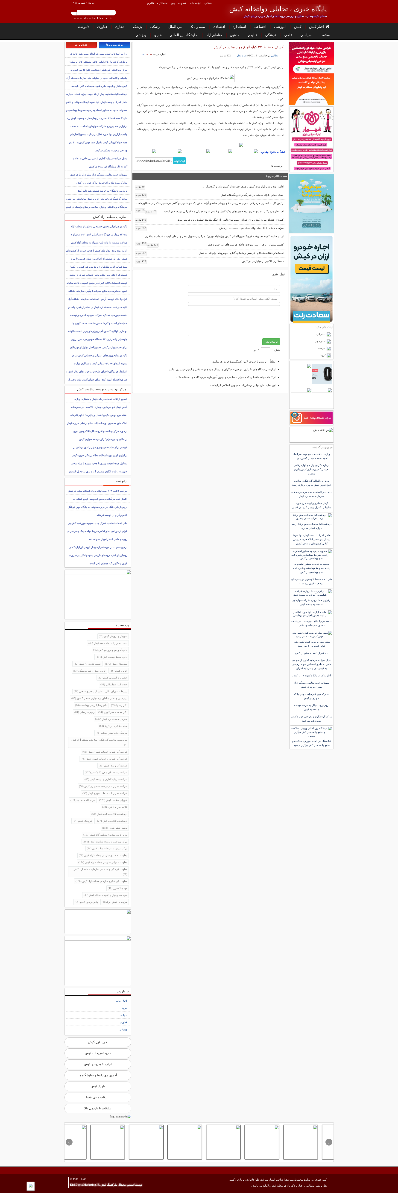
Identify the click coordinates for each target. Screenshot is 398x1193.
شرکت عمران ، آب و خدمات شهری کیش (103, 786)
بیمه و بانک (197, 27)
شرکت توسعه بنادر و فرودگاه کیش (106, 772)
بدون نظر (242, 55)
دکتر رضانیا (119, 705)
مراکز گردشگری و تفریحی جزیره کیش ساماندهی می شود (96, 198)
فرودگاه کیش (82, 820)
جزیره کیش (118, 670)
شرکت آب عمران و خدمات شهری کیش (104, 758)
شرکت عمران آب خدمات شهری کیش (104, 793)
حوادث (123, 1015)
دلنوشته (83, 27)
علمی (288, 35)
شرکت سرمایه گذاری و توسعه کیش (106, 779)
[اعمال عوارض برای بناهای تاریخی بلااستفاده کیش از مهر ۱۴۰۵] (238, 1142)
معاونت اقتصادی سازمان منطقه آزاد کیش (103, 855)
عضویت (182, 3)
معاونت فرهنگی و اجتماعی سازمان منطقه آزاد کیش (100, 872)
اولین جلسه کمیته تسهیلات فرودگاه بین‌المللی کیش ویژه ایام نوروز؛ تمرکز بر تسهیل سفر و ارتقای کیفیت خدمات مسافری (209, 237)
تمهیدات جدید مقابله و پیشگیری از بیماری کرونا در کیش (98, 174)
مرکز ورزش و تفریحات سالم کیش (107, 848)
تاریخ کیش (98, 1086)
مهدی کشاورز (117, 888)
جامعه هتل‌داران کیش (87, 663)
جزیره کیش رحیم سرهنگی (89, 670)
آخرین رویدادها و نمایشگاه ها (98, 1075)
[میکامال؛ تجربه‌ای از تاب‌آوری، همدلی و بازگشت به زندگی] (84, 1142)
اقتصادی (219, 27)
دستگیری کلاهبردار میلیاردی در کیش (209, 261)
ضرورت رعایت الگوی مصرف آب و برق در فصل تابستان (98, 471)
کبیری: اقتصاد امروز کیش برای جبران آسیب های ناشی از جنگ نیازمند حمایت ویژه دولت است (209, 219)
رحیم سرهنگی (84, 712)
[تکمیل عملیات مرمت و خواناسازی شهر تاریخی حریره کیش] (122, 1142)
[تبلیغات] (311, 73)
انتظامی (275, 55)
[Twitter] (221, 151)
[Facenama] (169, 151)
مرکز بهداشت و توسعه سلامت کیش (105, 841)
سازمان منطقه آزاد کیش (111, 719)
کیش (297, 27)
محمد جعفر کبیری (114, 827)
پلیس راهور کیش (86, 902)
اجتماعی (260, 27)
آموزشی (280, 27)
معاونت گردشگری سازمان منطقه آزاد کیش (101, 881)
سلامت (324, 35)
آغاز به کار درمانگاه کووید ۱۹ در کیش (108, 166)
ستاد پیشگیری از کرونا (113, 726)
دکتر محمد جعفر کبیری (112, 712)
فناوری (102, 27)
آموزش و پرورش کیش (113, 636)
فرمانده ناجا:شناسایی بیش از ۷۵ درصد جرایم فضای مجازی (96, 94)
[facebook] (246, 151)
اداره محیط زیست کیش (111, 656)
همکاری (208, 3)
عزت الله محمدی (82, 800)
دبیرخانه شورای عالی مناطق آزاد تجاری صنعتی (100, 691)
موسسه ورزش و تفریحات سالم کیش (105, 895)
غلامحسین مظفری (114, 807)
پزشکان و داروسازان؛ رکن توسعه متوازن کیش (103, 439)
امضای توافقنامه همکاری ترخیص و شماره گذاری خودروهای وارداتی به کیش (209, 252)
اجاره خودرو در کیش (98, 1064)
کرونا (124, 1007)
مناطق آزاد (214, 35)
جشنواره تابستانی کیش (112, 677)
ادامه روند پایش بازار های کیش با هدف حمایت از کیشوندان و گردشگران (209, 186)
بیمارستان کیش (116, 663)
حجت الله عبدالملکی (113, 684)
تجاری (119, 27)
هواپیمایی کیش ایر (114, 902)
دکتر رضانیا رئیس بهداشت (91, 705)
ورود (172, 3)
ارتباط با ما (195, 3)
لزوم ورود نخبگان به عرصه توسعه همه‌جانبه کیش (102, 190)
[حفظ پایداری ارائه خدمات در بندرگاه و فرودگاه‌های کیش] (276, 1142)
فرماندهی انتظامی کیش (111, 820)
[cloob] (145, 151)
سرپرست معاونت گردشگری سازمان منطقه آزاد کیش (99, 742)
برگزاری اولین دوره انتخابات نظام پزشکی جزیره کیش (99, 455)
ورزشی (140, 35)
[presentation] (328, 1142)
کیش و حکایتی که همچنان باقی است (108, 563)
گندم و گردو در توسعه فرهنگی (111, 515)
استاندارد (239, 27)
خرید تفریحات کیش (98, 1053)
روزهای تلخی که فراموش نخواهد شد (108, 539)
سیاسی (306, 35)
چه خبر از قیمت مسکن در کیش (111, 150)
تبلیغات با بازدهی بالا (97, 1108)
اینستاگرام (162, 3)
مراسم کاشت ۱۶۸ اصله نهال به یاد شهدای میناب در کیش (209, 228)
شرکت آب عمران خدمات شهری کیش (104, 751)
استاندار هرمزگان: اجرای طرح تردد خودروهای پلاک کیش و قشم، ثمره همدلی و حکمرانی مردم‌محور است (215, 211)
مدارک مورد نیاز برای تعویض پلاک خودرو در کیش (101, 182)
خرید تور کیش (97, 1042)
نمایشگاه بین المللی (184, 35)
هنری (158, 35)
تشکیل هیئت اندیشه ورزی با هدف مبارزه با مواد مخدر (99, 463)
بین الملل (175, 27)
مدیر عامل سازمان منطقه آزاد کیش (105, 834)
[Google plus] (196, 151)
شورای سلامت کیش (113, 800)
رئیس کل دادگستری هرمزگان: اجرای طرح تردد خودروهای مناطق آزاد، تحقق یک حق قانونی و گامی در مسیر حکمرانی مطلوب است (209, 204)
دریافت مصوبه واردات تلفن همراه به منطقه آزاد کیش (99, 242)
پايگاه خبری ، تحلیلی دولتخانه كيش (278, 9)
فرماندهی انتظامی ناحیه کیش (109, 814)
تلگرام (150, 3)
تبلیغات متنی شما (97, 1097)
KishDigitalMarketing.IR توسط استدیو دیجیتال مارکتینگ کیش (106, 1184)
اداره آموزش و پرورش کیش (110, 650)
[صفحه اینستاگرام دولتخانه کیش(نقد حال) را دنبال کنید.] (210, 144)
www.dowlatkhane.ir (93, 18)
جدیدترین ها (81, 44)
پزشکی (155, 27)
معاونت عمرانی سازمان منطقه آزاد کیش (102, 862)
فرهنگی (270, 35)
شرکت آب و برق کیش (113, 765)
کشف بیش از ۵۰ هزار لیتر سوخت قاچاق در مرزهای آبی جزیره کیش (215, 244)
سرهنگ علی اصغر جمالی (111, 732)
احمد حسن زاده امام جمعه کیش (107, 643)
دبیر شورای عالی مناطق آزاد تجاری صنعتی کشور (99, 698)
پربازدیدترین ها (114, 44)
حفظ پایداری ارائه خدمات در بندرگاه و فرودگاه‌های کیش (209, 194)
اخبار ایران (121, 1000)
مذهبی (235, 35)
